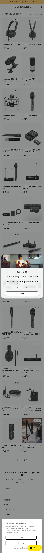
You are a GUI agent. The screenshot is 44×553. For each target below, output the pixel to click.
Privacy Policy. (13, 532)
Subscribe (22, 294)
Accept (21, 538)
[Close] (40, 256)
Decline (21, 543)
